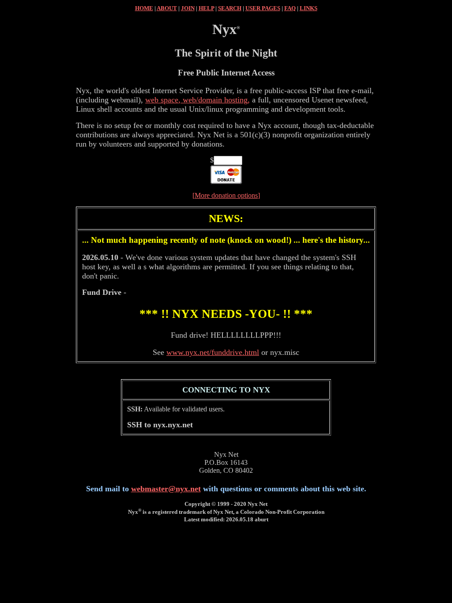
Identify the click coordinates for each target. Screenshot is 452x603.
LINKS (308, 8)
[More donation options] (226, 195)
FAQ (290, 8)
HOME (144, 8)
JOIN (188, 8)
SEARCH (229, 8)
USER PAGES (262, 8)
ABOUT (167, 8)
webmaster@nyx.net (166, 488)
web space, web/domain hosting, (197, 99)
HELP (206, 8)
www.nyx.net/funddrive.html (212, 352)
